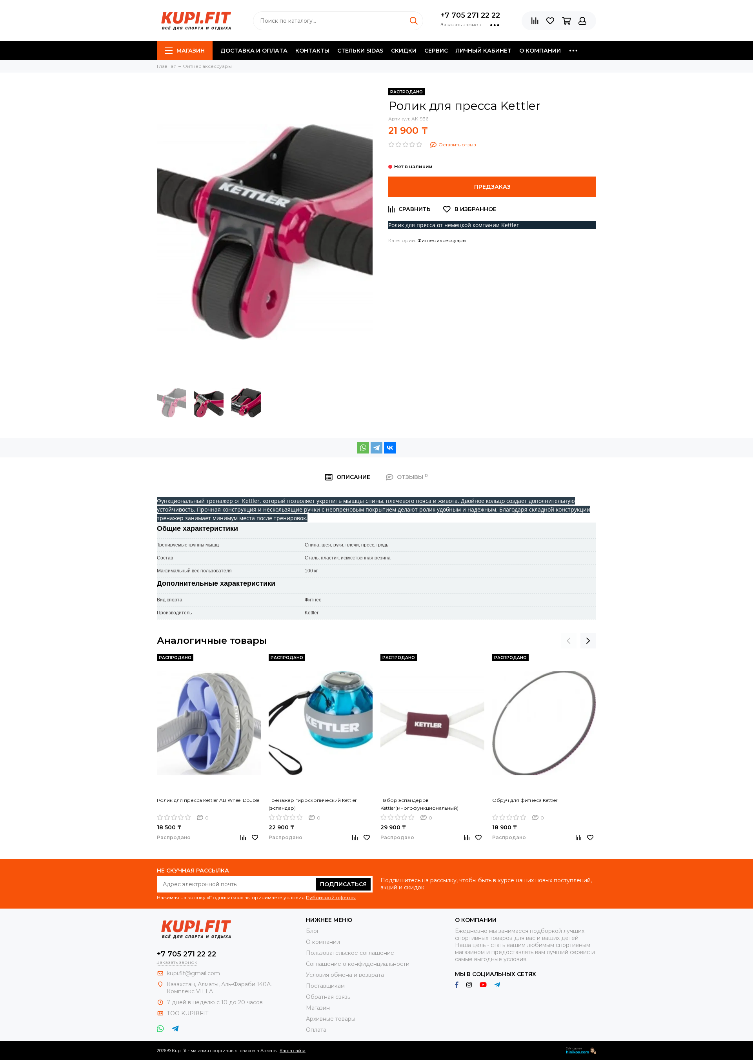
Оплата (316, 1029)
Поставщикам (325, 985)
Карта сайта (293, 1050)
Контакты (312, 50)
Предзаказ (492, 186)
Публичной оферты (331, 897)
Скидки (404, 50)
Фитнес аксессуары (441, 240)
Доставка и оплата (253, 50)
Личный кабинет (483, 50)
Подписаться (343, 884)
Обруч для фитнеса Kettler (525, 800)
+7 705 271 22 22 (470, 15)
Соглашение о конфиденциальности (357, 963)
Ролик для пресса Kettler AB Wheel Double (208, 800)
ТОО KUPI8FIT (188, 1013)
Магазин (190, 50)
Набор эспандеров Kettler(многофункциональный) (419, 804)
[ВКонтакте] (390, 448)
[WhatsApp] (363, 448)
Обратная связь (328, 996)
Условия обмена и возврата (345, 974)
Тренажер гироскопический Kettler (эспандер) (313, 804)
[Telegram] (376, 448)
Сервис (436, 50)
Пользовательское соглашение (350, 952)
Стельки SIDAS (360, 50)
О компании (540, 50)
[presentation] (569, 640)
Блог (312, 930)
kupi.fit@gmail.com (193, 973)
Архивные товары (330, 1018)
